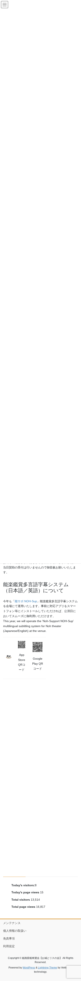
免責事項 (9, 938)
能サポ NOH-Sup (26, 601)
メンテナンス (12, 923)
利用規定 (9, 946)
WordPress (29, 967)
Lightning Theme (47, 967)
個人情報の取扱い (14, 930)
